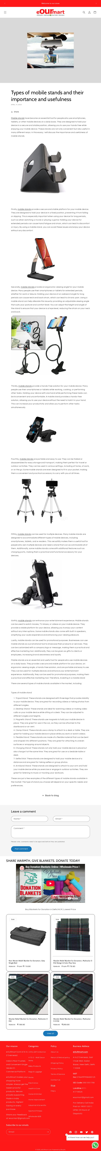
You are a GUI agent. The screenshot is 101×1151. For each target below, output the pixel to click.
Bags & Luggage (35, 1072)
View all (50, 1033)
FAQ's (53, 1091)
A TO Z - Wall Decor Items (36, 1059)
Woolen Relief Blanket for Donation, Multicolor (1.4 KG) (72, 1020)
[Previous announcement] (5, 3)
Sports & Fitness (35, 1111)
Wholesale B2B (34, 1116)
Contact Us (55, 1080)
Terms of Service (58, 1074)
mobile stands (24, 209)
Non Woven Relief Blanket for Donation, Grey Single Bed (27, 962)
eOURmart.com (46, 1149)
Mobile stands (17, 118)
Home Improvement (36, 1100)
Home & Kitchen (35, 1094)
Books (31, 1077)
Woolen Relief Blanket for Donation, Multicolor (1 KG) (28, 1020)
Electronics (33, 1083)
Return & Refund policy (60, 1057)
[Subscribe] (47, 1132)
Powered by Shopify (59, 1149)
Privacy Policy (57, 1069)
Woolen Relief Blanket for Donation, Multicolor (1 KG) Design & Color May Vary (72, 962)
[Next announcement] (96, 3)
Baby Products (34, 1066)
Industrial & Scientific (37, 1105)
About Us (55, 1052)
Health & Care (34, 1088)
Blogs (53, 1085)
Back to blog (52, 795)
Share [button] (16, 112)
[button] (5, 12)
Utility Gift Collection (37, 1052)
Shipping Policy (57, 1063)
